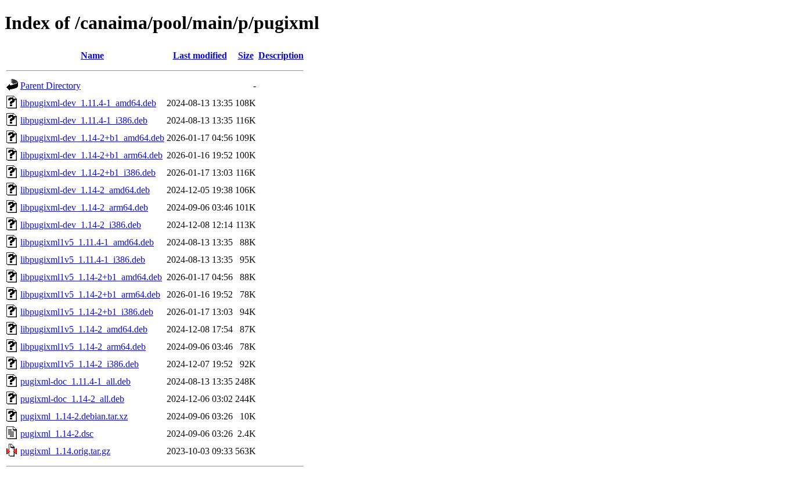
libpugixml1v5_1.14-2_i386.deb (79, 364)
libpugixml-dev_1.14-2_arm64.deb (84, 207)
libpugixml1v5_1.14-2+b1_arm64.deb (90, 294)
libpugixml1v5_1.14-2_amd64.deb (83, 329)
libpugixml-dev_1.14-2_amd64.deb (85, 190)
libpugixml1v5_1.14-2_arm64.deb (83, 347)
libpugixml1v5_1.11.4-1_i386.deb (82, 260)
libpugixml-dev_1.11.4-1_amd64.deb (88, 103)
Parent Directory (50, 85)
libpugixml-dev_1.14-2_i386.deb (80, 225)
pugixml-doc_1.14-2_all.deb (72, 399)
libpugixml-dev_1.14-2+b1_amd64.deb (92, 138)
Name (92, 55)
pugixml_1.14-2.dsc (56, 434)
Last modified (200, 55)
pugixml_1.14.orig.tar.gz (65, 451)
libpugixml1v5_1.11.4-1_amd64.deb (87, 242)
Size (246, 55)
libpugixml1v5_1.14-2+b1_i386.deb (86, 312)
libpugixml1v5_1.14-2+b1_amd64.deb (91, 277)
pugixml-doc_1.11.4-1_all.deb (75, 381)
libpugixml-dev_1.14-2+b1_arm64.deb (91, 155)
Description (281, 55)
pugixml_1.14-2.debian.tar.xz (74, 416)
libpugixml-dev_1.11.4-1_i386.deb (83, 120)
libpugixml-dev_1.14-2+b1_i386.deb (88, 173)
